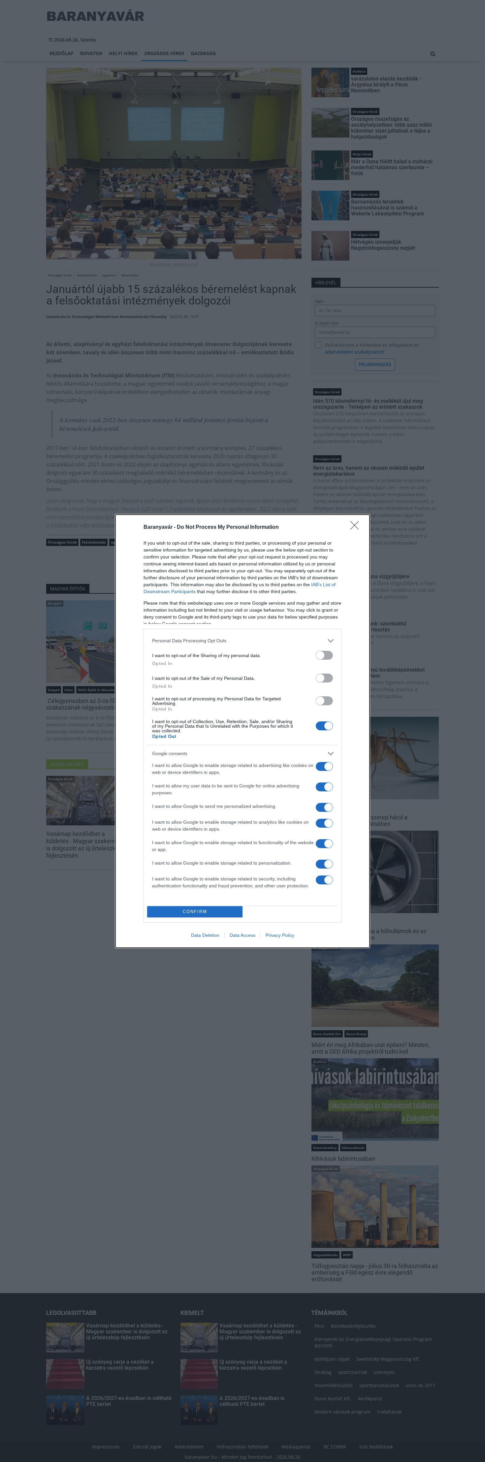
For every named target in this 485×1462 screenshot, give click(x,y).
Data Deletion (205, 935)
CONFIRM (195, 911)
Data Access (242, 935)
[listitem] (242, 640)
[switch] (324, 655)
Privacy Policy (280, 935)
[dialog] (242, 731)
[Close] (356, 527)
